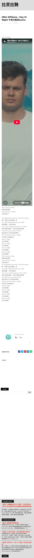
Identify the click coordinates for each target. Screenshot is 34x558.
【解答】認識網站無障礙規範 (10, 523)
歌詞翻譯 (15, 23)
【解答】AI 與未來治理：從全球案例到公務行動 (16, 532)
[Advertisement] (17, 30)
